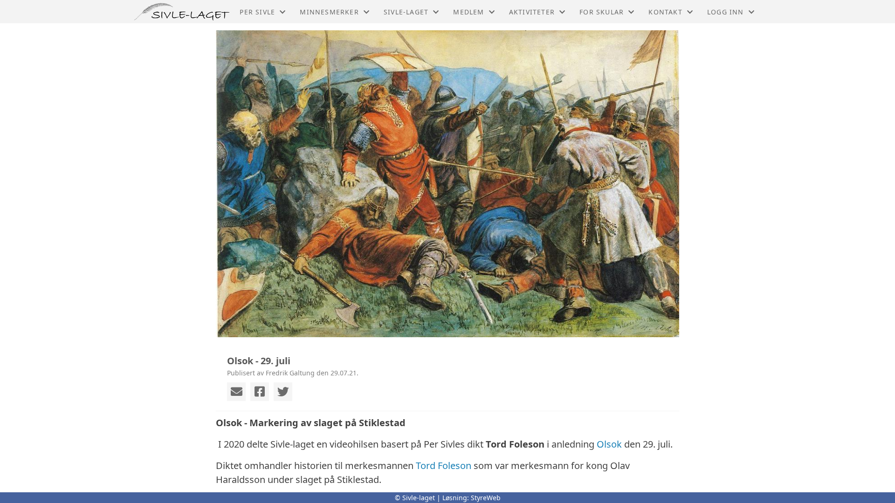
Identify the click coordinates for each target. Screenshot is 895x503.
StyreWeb (486, 497)
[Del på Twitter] (283, 391)
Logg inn (725, 11)
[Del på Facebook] (259, 391)
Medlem (468, 11)
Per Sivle (257, 11)
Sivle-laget (406, 11)
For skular (601, 11)
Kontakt (665, 11)
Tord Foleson (443, 465)
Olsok (609, 444)
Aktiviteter (532, 11)
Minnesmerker (329, 11)
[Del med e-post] (236, 391)
